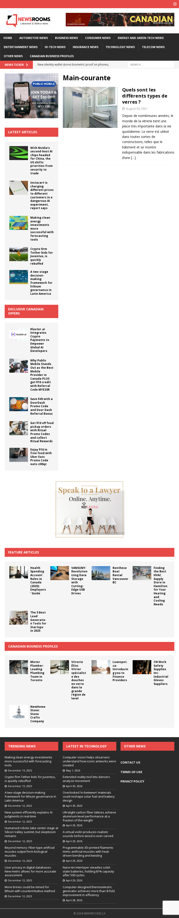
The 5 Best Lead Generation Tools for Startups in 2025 (38, 621)
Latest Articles (22, 132)
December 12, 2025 (20, 805)
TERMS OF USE (131, 772)
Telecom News (153, 47)
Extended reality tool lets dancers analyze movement (86, 779)
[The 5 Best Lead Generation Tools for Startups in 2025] (18, 618)
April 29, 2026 (74, 825)
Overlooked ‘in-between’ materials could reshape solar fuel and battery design (89, 796)
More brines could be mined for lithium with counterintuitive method (30, 889)
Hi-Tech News (55, 47)
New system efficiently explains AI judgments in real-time (28, 814)
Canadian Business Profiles (52, 56)
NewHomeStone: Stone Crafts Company (37, 714)
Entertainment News (21, 47)
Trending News (22, 746)
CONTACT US (130, 762)
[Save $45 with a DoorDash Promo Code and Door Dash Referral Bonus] (18, 404)
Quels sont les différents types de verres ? (144, 96)
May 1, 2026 (73, 770)
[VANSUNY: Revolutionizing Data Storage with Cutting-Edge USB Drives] (59, 573)
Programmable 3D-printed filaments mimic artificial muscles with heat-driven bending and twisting (88, 851)
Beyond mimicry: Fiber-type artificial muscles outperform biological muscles (30, 851)
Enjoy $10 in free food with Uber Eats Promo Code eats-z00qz (41, 457)
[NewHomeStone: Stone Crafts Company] (18, 712)
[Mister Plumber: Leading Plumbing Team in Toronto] (18, 667)
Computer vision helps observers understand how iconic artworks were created (89, 761)
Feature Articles (23, 552)
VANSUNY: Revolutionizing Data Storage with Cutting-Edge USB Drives (79, 580)
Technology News (120, 47)
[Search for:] (151, 64)
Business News (66, 38)
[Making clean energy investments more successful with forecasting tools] (18, 223)
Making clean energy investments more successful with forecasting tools (28, 761)
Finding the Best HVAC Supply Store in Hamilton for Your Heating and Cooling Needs (160, 586)
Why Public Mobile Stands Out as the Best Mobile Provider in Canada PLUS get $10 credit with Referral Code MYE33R (41, 375)
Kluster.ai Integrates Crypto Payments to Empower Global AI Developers (39, 340)
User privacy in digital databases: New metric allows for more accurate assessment (30, 871)
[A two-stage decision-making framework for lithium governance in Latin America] (18, 277)
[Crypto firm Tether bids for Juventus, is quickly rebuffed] (18, 254)
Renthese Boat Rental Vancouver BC (120, 575)
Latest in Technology (86, 746)
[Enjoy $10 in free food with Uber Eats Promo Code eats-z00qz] (18, 455)
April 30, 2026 (74, 786)
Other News (13, 56)
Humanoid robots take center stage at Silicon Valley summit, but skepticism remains (31, 832)
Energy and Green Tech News (141, 38)
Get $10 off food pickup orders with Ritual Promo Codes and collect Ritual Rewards (42, 432)
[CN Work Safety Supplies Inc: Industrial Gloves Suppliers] (142, 667)
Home (7, 38)
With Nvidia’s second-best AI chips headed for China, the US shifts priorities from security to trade (41, 160)
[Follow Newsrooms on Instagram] (175, 4)
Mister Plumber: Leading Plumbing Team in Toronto (37, 671)
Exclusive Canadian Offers (26, 311)
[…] (133, 157)
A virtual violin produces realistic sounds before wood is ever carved (88, 834)
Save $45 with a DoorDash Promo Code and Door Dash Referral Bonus (41, 406)
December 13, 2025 (20, 770)
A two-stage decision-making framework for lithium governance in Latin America (41, 283)
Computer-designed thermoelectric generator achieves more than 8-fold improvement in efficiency (89, 891)
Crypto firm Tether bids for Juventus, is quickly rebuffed (41, 256)
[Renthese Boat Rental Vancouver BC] (101, 573)
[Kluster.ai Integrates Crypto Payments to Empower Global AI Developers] (18, 334)
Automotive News (33, 38)
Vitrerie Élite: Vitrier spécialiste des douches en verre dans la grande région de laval (78, 680)
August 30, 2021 (137, 108)
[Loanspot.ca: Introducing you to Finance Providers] (101, 667)
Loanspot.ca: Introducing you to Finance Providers (120, 671)
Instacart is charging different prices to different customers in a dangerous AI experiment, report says (42, 195)
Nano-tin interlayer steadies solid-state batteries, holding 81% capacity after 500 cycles (88, 871)
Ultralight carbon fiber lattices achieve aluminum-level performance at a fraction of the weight (89, 816)
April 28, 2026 (74, 900)
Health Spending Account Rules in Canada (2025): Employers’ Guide (38, 580)
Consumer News (97, 38)
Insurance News (85, 47)
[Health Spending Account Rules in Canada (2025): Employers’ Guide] (18, 572)
